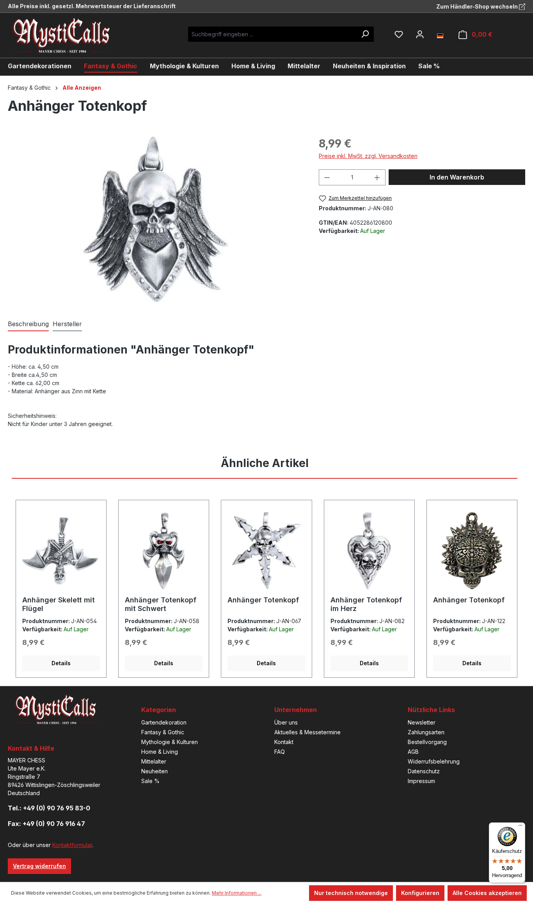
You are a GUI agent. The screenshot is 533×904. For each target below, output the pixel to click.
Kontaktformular (72, 845)
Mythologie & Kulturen (169, 742)
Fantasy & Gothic (162, 732)
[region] (155, 219)
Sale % (150, 781)
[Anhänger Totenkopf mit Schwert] (164, 551)
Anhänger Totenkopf (263, 600)
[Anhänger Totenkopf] (155, 219)
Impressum (421, 781)
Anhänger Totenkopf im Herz (366, 604)
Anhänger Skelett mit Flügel (58, 604)
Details (61, 663)
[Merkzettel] (398, 34)
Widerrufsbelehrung (434, 761)
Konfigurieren (420, 893)
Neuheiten (154, 771)
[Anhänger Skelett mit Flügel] (61, 551)
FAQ (279, 751)
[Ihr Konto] (419, 34)
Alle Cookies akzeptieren (487, 893)
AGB (413, 751)
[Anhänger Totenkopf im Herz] (369, 551)
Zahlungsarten (426, 732)
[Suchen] (365, 34)
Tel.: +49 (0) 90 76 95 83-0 (49, 808)
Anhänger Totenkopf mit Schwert (160, 604)
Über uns (286, 722)
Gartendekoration (164, 722)
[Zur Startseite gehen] (68, 35)
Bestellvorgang (427, 742)
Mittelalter (153, 761)
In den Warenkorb (457, 177)
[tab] (28, 324)
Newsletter (421, 722)
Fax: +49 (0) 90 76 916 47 (46, 824)
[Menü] (520, 827)
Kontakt (283, 742)
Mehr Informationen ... (236, 893)
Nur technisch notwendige (351, 893)
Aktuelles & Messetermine (307, 732)
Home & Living (159, 751)
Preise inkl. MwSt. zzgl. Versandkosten (368, 156)
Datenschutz (424, 771)
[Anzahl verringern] (327, 177)
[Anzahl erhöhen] (377, 177)
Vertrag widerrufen (39, 866)
